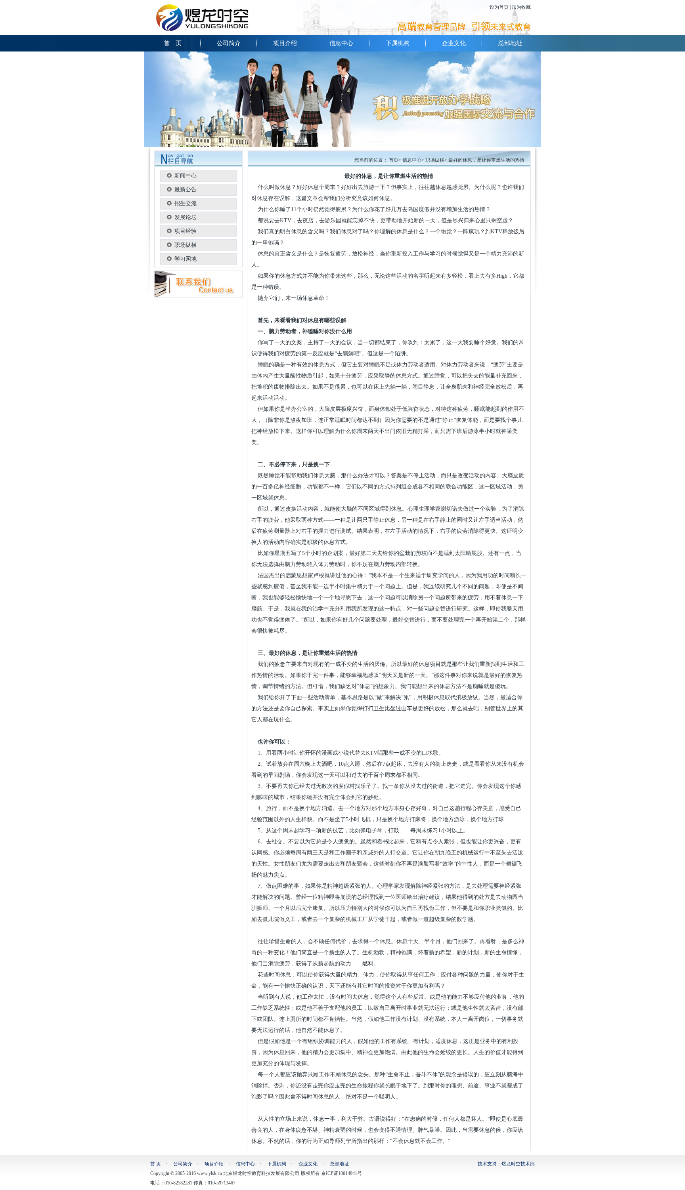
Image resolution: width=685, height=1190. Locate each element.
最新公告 (185, 190)
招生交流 (185, 203)
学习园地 (185, 259)
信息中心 (341, 43)
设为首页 (499, 7)
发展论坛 (185, 217)
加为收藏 (521, 7)
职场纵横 (185, 245)
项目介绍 (285, 43)
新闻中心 (185, 176)
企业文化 (454, 43)
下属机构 (397, 43)
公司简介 (229, 43)
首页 (393, 160)
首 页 (173, 43)
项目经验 (185, 231)
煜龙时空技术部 (518, 1164)
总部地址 (510, 43)
